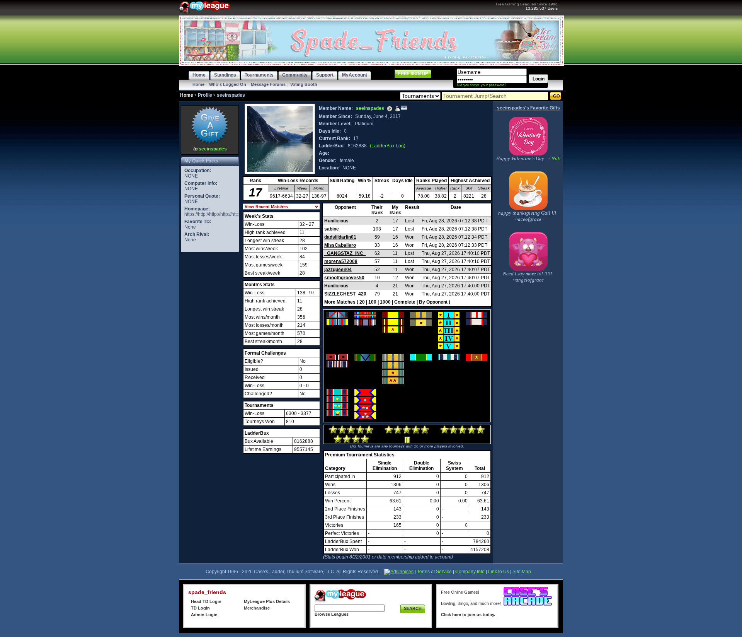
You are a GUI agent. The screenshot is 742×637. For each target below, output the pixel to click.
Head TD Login (206, 601)
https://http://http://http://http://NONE (220, 214)
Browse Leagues (332, 614)
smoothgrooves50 (344, 277)
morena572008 (340, 261)
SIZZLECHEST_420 (345, 294)
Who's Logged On (227, 84)
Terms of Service (434, 571)
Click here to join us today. (468, 614)
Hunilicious (336, 221)
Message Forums (268, 84)
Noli (555, 158)
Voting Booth (303, 84)
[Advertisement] (210, 370)
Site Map (521, 571)
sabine (331, 229)
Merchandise (257, 608)
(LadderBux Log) (387, 146)
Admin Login (204, 614)
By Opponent (433, 302)
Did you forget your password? (481, 85)
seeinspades (213, 149)
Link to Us (498, 571)
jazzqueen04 (338, 269)
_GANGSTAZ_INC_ (345, 253)
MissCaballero (340, 245)
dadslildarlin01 (340, 237)
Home (198, 84)
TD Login (200, 608)
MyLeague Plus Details (267, 601)
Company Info (470, 571)
